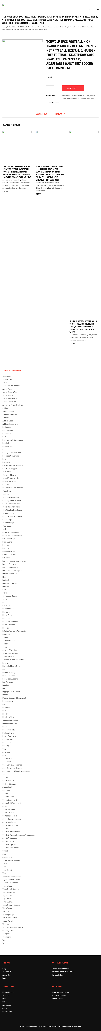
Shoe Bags (6, 762)
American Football (9, 414)
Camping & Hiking (9, 475)
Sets (4, 755)
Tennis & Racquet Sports (12, 876)
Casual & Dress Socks (10, 478)
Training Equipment (10, 915)
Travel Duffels (7, 921)
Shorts (5, 778)
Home (4, 27)
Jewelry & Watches (9, 650)
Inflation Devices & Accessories (14, 631)
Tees (4, 873)
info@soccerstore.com (61, 992)
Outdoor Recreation (10, 720)
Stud (4, 854)
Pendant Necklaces (9, 730)
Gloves (5, 593)
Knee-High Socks (9, 676)
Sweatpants (7, 857)
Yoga (4, 946)
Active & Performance (11, 386)
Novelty (5, 714)
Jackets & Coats (8, 641)
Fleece (5, 577)
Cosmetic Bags (8, 523)
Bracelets (6, 462)
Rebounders (7, 743)
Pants (4, 727)
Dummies (6, 545)
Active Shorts (7, 395)
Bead (4, 450)
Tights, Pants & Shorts (11, 880)
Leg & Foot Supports (10, 679)
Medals (5, 695)
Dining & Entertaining (10, 532)
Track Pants (7, 908)
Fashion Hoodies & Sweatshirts (14, 561)
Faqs (4, 978)
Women (5, 940)
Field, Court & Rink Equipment (13, 571)
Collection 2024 (8, 513)
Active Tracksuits (9, 402)
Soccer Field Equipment (11, 803)
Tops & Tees (7, 886)
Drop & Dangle (7, 542)
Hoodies (5, 628)
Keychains (6, 663)
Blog (4, 969)
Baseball (5, 443)
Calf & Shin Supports (10, 469)
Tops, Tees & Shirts (9, 892)
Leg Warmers (7, 682)
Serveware (6, 752)
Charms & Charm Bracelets (13, 488)
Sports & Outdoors (79, 98)
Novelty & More (8, 717)
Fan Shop (6, 558)
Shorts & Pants (8, 781)
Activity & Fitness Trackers (12, 405)
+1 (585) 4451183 (59, 995)
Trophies (5, 924)
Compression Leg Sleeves (12, 516)
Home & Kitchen (8, 625)
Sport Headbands (9, 822)
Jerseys (5, 644)
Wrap (4, 943)
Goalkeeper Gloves (9, 596)
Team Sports (90, 98)
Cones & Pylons (8, 520)
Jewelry (5, 647)
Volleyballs (6, 937)
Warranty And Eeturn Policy (62, 972)
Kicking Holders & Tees (11, 666)
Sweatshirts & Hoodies (11, 860)
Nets (4, 711)
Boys (4, 459)
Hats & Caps (7, 615)
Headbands (6, 618)
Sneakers (6, 790)
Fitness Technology (9, 574)
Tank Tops (6, 867)
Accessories (75, 96)
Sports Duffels (8, 841)
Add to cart (71, 88)
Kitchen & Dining (8, 672)
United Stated (57, 999)
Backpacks (6, 427)
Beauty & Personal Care (11, 453)
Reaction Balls (7, 739)
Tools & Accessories (10, 883)
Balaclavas (6, 434)
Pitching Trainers (9, 733)
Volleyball (6, 934)
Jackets (5, 637)
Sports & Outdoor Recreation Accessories (18, 835)
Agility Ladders (8, 411)
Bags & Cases (7, 430)
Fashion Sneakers (9, 564)
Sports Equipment (9, 845)
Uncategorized (8, 931)
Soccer (86, 96)
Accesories (66, 96)
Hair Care (6, 612)
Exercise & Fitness (9, 555)
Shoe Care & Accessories (12, 765)
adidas (5, 408)
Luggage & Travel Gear (11, 692)
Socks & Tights (8, 813)
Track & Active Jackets (11, 905)
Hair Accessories (8, 609)
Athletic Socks (8, 421)
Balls (9, 27)
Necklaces (6, 708)
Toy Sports (6, 899)
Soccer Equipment (9, 800)
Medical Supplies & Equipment (14, 698)
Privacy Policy (57, 975)
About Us (6, 975)
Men (4, 704)
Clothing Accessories (10, 497)
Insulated (6, 634)
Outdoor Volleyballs (9, 723)
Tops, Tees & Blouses (10, 889)
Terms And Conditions (60, 969)
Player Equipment (9, 736)
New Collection (8, 992)
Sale (4, 749)
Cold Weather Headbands (12, 510)
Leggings (5, 685)
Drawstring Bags (8, 539)
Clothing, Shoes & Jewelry (12, 500)
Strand (5, 851)
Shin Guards (48, 185)
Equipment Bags (8, 551)
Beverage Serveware (10, 456)
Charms (5, 485)
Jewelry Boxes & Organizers (13, 660)
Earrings (5, 548)
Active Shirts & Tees (10, 392)
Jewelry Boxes (8, 657)
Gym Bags (6, 606)
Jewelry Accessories (10, 653)
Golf (4, 602)
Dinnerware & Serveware (12, 536)
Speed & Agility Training (11, 819)
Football (5, 580)
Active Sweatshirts (9, 399)
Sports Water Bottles (10, 848)
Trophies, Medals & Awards (13, 927)
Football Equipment (9, 583)
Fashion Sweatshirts (10, 567)
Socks (4, 806)
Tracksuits (6, 911)
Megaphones (7, 701)
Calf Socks (6, 472)
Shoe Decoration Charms (12, 768)
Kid (3, 669)
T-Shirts (5, 864)
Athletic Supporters (10, 424)
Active (4, 383)
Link (4, 688)
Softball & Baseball (9, 816)
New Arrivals (7, 1011)
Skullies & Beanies (9, 784)
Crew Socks (7, 526)
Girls (4, 590)
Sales (4, 1008)
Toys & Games (8, 902)
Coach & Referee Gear (11, 504)
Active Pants (7, 389)
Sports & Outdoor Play (11, 832)
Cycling (5, 529)
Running (5, 746)
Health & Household (10, 622)
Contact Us (6, 972)
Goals (4, 599)
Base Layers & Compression (13, 440)
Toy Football (7, 895)
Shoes (4, 774)
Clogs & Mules (7, 491)
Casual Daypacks (9, 481)
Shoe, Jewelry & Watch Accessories (16, 771)
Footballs (5, 586)
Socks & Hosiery (8, 809)
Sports (69, 98)
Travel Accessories (9, 918)
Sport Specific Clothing (11, 825)
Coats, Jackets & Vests (11, 507)
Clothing (5, 494)
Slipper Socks (7, 787)
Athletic (5, 418)
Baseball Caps (7, 446)
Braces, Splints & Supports (12, 465)
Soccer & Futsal (75, 337)
